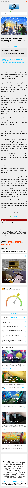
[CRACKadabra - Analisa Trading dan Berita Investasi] (14, 10)
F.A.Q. (5, 481)
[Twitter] (1, 1)
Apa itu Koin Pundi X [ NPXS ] (12, 422)
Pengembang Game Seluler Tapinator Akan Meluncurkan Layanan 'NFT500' (12, 359)
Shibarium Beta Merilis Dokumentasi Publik (12, 66)
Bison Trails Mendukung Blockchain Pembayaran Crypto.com (11, 440)
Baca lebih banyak (7, 368)
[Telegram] (3, 1)
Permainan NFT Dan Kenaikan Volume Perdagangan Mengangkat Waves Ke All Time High (14, 399)
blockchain (9, 36)
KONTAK (22, 481)
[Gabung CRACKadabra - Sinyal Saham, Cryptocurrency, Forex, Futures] (14, 11)
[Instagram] (6, 1)
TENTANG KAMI (13, 481)
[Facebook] (8, 1)
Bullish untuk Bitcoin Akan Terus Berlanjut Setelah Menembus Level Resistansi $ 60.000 (14, 379)
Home (2, 36)
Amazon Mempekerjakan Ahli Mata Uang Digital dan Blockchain (13, 280)
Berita (5, 36)
